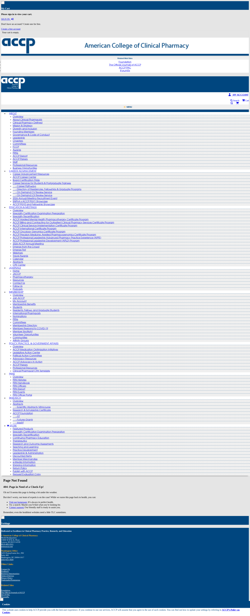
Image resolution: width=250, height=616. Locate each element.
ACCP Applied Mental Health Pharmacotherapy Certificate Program (51, 219)
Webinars (18, 252)
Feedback (5, 571)
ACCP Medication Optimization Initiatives (35, 349)
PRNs (15, 152)
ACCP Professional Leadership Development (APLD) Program (46, 240)
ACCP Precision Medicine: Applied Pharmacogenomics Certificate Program (54, 234)
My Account (19, 301)
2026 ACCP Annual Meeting (28, 243)
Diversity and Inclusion (25, 128)
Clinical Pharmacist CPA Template (31, 370)
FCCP (16, 146)
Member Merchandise (25, 459)
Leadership (19, 137)
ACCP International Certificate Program (34, 228)
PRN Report (19, 388)
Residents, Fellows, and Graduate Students (36, 310)
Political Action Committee (27, 355)
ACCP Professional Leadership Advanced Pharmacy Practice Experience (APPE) (57, 237)
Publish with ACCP (23, 471)
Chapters (18, 140)
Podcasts (18, 289)
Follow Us (17, 286)
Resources (18, 280)
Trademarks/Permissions (10, 580)
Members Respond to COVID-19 (30, 328)
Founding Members (23, 131)
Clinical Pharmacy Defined (27, 122)
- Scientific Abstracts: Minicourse (31, 407)
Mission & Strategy (23, 125)
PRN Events (19, 392)
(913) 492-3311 (7, 544)
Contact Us (19, 283)
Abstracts (18, 261)
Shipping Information (24, 465)
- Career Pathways (24, 186)
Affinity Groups (21, 340)
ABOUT (13, 113)
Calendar (18, 258)
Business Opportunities (25, 168)
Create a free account (10, 29)
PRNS (12, 373)
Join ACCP (19, 298)
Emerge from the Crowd (26, 246)
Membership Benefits (24, 304)
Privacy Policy (7, 578)
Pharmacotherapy (23, 276)
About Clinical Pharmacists (27, 119)
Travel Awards (20, 255)
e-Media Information (24, 462)
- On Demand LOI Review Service (32, 195)
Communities (20, 337)
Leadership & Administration (28, 453)
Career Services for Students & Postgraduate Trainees (42, 183)
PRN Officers (19, 385)
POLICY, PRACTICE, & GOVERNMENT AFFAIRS (33, 343)
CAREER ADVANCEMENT (22, 171)
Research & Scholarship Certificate (32, 410)
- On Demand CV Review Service (32, 192)
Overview (18, 116)
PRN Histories (19, 379)
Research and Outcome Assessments (33, 443)
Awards (17, 149)
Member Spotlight (22, 331)
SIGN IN (6, 19)
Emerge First (19, 249)
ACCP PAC (125, 67)
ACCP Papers (20, 159)
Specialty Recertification (26, 216)
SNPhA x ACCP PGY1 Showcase (30, 201)
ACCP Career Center (24, 177)
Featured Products (23, 428)
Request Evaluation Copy (27, 474)
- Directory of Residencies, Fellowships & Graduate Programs (47, 189)
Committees (19, 143)
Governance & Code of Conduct (31, 134)
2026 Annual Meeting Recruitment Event (35, 198)
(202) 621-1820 (7, 560)
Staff (15, 162)
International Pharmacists (27, 313)
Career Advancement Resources (31, 174)
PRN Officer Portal (22, 395)
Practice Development (25, 449)
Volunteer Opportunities (26, 334)
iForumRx (125, 70)
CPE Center (19, 264)
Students (17, 307)
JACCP (17, 273)
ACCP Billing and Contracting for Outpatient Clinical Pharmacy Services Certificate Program (63, 222)
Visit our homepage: (18, 502)
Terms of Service (7, 576)
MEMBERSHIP (16, 292)
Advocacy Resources (24, 358)
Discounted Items (22, 456)
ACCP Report (20, 156)
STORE (13, 425)
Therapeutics (20, 440)
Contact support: (16, 507)
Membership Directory (25, 325)
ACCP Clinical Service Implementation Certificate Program (45, 225)
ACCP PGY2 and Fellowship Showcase (34, 204)
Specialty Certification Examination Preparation (39, 213)
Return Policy (20, 468)
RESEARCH (15, 397)
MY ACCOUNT (239, 94)
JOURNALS (15, 267)
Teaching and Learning (25, 446)
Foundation (125, 61)
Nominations (19, 316)
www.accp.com (7, 546)
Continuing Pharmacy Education (31, 437)
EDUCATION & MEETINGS (23, 207)
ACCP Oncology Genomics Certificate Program (39, 231)
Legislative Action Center (26, 352)
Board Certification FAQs (26, 180)
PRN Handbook (21, 382)
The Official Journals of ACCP (125, 64)
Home (16, 270)
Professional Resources (25, 165)
